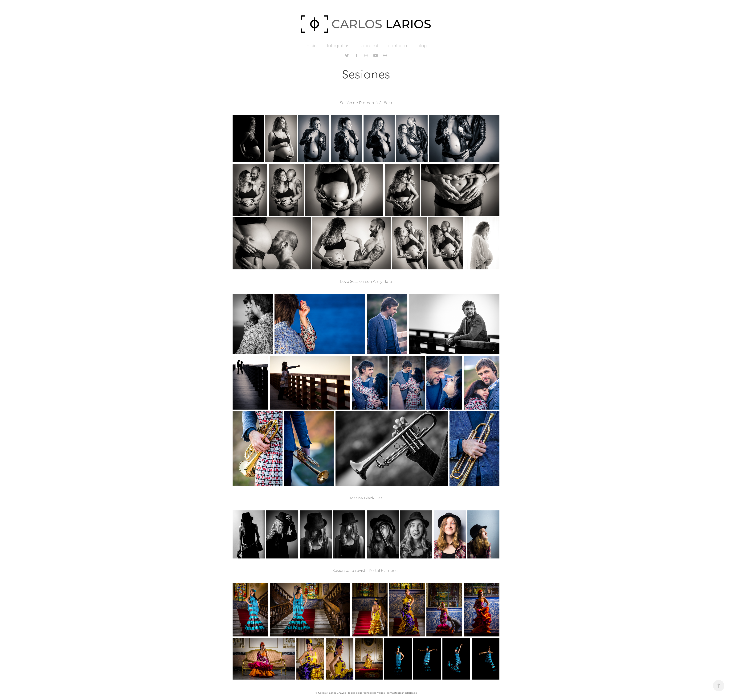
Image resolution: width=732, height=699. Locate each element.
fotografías (338, 46)
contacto (397, 46)
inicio (311, 46)
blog (422, 46)
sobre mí (369, 46)
